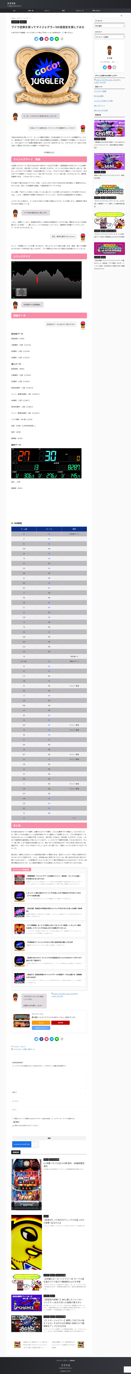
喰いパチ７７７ (99, 105)
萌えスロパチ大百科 (101, 110)
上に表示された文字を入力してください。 (26, 1125)
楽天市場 (60, 1023)
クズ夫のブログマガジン (65, 1368)
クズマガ (11, 3)
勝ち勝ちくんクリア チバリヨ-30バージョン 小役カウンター (54, 1017)
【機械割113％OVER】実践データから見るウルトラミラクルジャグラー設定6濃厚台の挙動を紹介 (109, 145)
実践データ (31, 1049)
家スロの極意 (98, 96)
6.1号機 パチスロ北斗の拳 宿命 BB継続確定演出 (64, 1164)
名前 (14, 1092)
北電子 (25, 1049)
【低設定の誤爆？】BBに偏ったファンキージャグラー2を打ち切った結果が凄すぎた (63, 1301)
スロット (47, 11)
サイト (14, 1110)
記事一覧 (30, 11)
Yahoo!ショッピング (41, 1028)
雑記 (63, 11)
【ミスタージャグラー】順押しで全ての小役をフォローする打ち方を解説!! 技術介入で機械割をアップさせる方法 (63, 1323)
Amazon (41, 1023)
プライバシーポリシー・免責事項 (65, 1360)
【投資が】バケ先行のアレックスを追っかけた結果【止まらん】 (63, 1221)
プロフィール (80, 11)
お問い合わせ (96, 11)
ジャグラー (16, 1046)
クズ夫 (50, 116)
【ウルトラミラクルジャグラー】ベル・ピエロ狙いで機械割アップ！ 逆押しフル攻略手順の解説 (109, 203)
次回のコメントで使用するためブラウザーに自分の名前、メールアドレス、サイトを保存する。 (45, 1119)
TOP (14, 11)
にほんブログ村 (57, 996)
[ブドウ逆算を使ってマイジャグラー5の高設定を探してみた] (52, 39)
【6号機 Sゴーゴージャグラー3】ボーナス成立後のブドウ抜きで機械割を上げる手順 (63, 1280)
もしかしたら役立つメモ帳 (103, 101)
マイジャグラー (18, 1049)
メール (15, 1101)
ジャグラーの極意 (100, 91)
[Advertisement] (49, 507)
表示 (52, 152)
